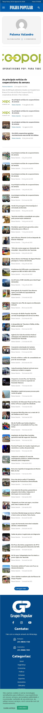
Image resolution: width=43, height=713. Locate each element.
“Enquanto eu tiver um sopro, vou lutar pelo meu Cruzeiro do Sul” (24, 503)
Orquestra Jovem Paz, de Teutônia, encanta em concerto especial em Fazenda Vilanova (23, 381)
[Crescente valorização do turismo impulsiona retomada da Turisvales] (6, 350)
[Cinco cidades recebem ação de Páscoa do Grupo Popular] (6, 579)
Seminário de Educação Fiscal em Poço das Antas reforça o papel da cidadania (25, 403)
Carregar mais (20, 588)
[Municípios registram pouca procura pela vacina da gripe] (6, 394)
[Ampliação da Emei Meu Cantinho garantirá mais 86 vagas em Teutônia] (6, 438)
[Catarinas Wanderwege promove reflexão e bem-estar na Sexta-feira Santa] (6, 516)
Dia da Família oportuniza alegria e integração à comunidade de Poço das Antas (24, 425)
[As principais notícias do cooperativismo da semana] (21, 62)
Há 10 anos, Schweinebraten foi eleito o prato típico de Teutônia (25, 556)
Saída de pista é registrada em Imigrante (25, 534)
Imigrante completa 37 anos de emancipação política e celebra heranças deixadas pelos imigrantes (25, 458)
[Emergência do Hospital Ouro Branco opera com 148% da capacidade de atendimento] (6, 293)
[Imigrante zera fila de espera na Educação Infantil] (6, 306)
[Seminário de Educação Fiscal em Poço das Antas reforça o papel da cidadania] (6, 405)
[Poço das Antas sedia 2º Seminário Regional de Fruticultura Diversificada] (6, 482)
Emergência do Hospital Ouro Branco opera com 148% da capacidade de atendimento (24, 292)
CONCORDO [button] (22, 708)
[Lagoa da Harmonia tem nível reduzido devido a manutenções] (6, 526)
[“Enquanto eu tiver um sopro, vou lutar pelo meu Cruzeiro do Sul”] (6, 505)
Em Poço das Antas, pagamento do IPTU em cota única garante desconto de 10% (25, 546)
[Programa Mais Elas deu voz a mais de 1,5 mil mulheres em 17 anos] (6, 415)
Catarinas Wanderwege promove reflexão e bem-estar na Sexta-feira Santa (25, 514)
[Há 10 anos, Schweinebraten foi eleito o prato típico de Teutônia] (6, 558)
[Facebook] (13, 622)
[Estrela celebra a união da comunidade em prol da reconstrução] (6, 360)
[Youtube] (29, 622)
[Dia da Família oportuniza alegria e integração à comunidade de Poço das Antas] (6, 426)
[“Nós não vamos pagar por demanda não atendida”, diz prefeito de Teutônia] (6, 251)
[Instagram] (21, 622)
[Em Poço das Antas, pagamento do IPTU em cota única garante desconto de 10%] (6, 548)
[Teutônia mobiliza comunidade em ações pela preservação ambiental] (6, 219)
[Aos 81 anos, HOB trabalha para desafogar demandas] (6, 283)
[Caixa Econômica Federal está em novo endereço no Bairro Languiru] (6, 371)
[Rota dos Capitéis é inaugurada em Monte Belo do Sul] (6, 472)
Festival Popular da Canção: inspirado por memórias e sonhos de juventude (25, 447)
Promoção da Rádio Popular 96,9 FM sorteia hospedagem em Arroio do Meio (25, 314)
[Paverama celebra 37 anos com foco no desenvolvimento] (6, 569)
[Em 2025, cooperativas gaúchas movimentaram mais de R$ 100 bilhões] (6, 136)
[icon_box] (21, 640)
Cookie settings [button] (9, 708)
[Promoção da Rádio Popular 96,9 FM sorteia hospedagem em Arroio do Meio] (6, 316)
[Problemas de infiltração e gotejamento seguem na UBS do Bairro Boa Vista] (6, 272)
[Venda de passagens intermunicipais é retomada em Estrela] (6, 209)
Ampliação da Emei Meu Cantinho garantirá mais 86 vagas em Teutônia (24, 436)
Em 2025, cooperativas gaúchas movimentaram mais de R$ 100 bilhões (25, 134)
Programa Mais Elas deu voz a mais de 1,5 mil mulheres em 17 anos (25, 413)
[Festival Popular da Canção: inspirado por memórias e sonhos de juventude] (6, 449)
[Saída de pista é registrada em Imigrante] (6, 537)
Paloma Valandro (7, 86)
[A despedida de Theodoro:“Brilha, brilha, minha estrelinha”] (6, 327)
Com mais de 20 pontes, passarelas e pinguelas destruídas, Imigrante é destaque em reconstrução (24, 492)
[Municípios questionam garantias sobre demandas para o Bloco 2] (6, 230)
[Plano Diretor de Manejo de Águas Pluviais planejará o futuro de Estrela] (6, 262)
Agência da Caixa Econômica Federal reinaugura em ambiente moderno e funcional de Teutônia (23, 336)
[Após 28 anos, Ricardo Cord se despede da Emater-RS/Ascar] (6, 240)
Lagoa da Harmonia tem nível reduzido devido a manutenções (24, 524)
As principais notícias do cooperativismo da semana (16, 81)
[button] (39, 8)
